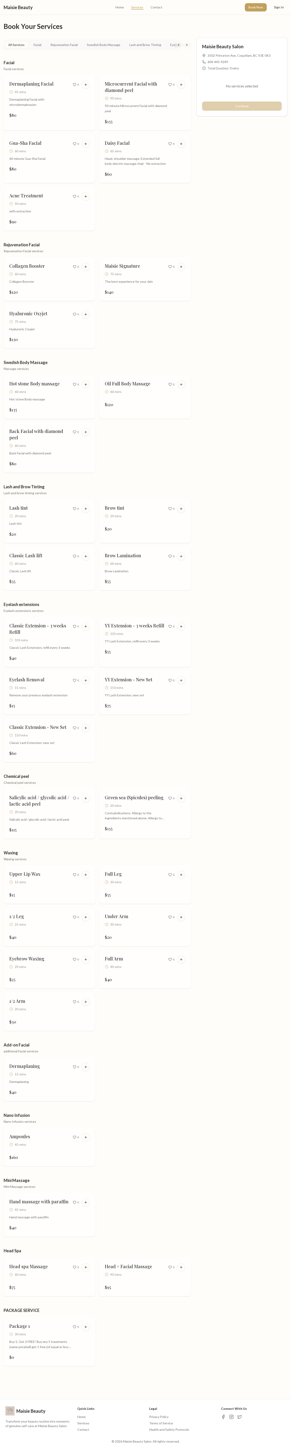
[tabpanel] (97, 714)
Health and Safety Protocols (169, 1429)
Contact (156, 7)
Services (137, 7)
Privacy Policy (158, 1417)
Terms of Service (161, 1423)
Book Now (255, 7)
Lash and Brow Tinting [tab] (145, 45)
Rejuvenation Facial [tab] (64, 45)
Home (119, 7)
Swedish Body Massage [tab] (103, 45)
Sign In (279, 7)
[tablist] (97, 44)
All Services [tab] (16, 45)
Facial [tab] (37, 45)
